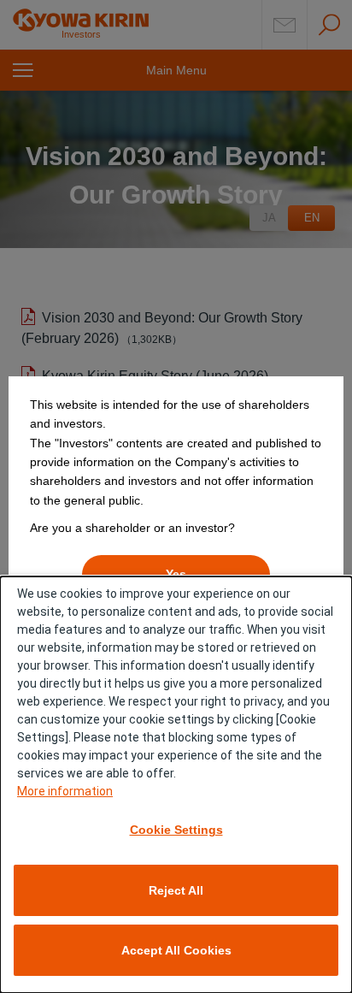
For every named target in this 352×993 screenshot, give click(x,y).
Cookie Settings (176, 829)
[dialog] (176, 784)
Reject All (176, 890)
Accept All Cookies (176, 950)
